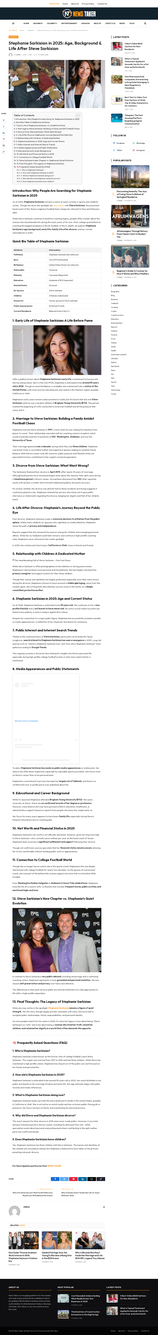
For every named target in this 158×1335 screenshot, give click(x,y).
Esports (114, 327)
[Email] (3, 145)
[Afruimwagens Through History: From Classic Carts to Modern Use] (130, 216)
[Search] (145, 23)
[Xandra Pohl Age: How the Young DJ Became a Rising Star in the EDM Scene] (57, 1240)
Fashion (85, 23)
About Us (75, 4)
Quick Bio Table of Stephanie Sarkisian (33, 122)
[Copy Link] (3, 151)
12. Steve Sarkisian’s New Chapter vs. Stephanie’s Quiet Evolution (45, 160)
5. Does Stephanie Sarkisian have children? (37, 181)
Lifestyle (110, 23)
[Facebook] (3, 120)
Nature (113, 362)
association (58, 205)
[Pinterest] (3, 139)
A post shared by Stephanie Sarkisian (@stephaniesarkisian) (45, 760)
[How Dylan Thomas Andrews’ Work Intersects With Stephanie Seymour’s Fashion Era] (24, 1240)
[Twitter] (3, 126)
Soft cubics (54, 1331)
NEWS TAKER (54, 1166)
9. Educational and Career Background (33, 151)
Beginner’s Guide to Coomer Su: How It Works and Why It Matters (133, 272)
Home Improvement (118, 354)
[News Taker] (79, 13)
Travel (113, 394)
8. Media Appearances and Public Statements (37, 148)
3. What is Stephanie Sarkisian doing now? (37, 176)
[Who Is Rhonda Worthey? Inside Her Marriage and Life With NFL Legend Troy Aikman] (90, 1240)
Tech (131, 23)
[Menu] (13, 23)
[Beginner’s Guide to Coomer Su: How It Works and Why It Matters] (130, 256)
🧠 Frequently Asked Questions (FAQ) (33, 167)
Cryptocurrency (117, 315)
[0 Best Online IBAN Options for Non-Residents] (116, 46)
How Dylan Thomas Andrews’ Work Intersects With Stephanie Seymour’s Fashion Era (23, 1256)
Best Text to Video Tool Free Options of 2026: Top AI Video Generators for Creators (136, 101)
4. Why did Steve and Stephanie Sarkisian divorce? (40, 178)
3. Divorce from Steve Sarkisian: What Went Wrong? (39, 132)
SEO (112, 378)
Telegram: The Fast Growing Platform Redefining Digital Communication (134, 119)
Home (65, 4)
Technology (115, 390)
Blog (113, 295)
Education (115, 319)
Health (97, 23)
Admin (18, 55)
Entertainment (69, 23)
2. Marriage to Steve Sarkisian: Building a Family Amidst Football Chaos (47, 129)
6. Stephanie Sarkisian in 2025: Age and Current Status (40, 141)
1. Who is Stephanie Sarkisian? (32, 170)
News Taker (19, 1331)
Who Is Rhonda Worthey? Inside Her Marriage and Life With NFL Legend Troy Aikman (90, 1255)
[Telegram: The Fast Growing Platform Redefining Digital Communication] (116, 118)
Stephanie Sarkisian (58, 1008)
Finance (114, 335)
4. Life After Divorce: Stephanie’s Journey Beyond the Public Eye (44, 135)
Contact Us (102, 4)
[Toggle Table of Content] (76, 115)
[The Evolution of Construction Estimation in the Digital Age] (63, 1314)
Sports (113, 382)
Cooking (114, 307)
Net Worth (115, 366)
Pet (112, 374)
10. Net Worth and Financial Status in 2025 (35, 154)
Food (113, 339)
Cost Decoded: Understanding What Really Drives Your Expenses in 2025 (85, 1299)
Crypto (114, 311)
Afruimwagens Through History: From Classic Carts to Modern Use (132, 234)
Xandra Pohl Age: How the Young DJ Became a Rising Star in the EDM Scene (57, 1255)
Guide (113, 347)
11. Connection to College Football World (34, 157)
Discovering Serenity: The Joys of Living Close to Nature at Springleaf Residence (132, 194)
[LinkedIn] (3, 132)
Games (114, 343)
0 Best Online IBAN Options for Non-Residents (133, 46)
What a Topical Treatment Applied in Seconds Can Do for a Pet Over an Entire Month (137, 62)
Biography (115, 291)
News (122, 23)
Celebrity (52, 23)
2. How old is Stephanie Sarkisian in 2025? (37, 173)
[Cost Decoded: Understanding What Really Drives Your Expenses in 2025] (63, 1298)
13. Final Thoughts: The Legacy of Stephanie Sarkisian (40, 163)
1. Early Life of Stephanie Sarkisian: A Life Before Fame (40, 125)
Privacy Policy (88, 4)
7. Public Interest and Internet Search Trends (35, 144)
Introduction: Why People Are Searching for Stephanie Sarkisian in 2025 (47, 119)
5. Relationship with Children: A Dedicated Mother (38, 138)
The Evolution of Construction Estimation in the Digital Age (85, 1313)
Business (38, 23)
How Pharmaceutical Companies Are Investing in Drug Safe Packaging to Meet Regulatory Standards (137, 82)
